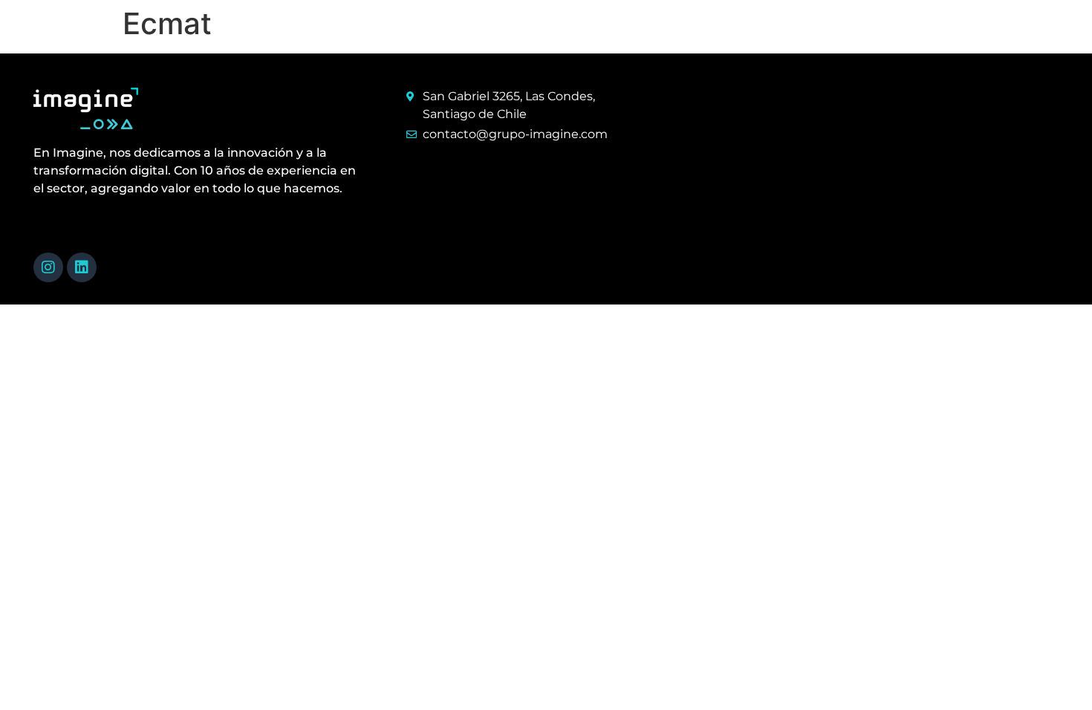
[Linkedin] (82, 267)
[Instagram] (48, 267)
